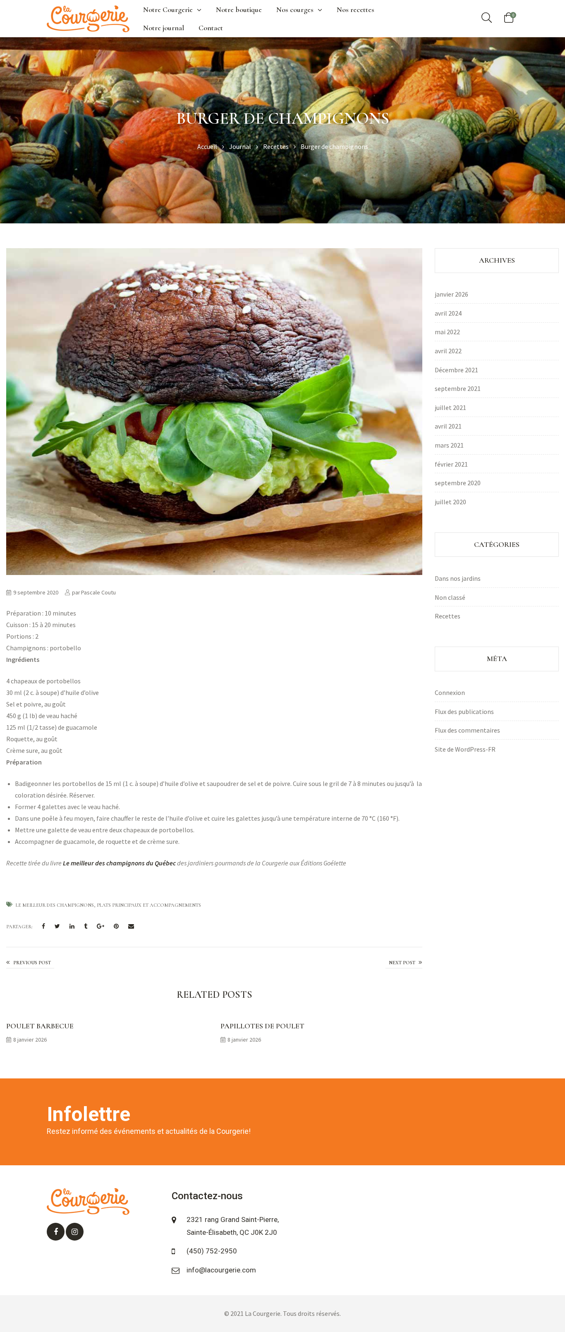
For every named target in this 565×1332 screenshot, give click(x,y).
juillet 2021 (450, 407)
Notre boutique (239, 9)
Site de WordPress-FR (465, 749)
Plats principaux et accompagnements (149, 905)
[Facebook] (56, 1232)
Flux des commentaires (467, 730)
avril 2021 (448, 426)
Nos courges (295, 9)
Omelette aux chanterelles (403, 963)
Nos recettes (355, 9)
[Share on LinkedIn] (71, 927)
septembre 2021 (458, 388)
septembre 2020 (458, 483)
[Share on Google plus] (100, 927)
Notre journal (163, 27)
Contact (211, 27)
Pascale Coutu (98, 592)
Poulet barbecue (40, 1025)
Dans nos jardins (458, 578)
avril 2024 (448, 313)
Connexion (450, 692)
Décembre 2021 (456, 370)
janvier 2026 (451, 294)
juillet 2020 (450, 502)
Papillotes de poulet (262, 1025)
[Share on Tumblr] (85, 927)
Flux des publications (464, 711)
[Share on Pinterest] (116, 927)
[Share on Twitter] (57, 927)
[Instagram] (75, 1232)
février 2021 (451, 464)
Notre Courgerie (168, 9)
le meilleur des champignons (55, 905)
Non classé (450, 597)
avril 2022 (448, 351)
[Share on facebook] (43, 927)
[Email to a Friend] (131, 927)
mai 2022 (447, 332)
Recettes (447, 616)
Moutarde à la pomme (30, 962)
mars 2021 (449, 445)
